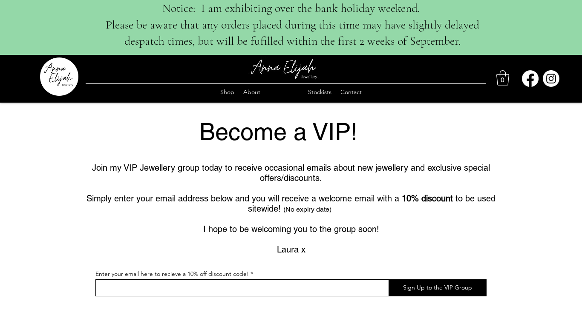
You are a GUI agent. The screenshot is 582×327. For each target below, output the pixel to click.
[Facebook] (530, 78)
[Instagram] (551, 78)
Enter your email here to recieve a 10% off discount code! (172, 274)
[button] (502, 78)
